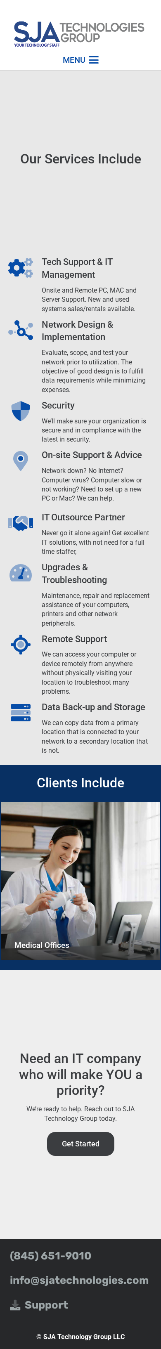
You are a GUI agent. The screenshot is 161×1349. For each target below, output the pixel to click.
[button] (80, 60)
